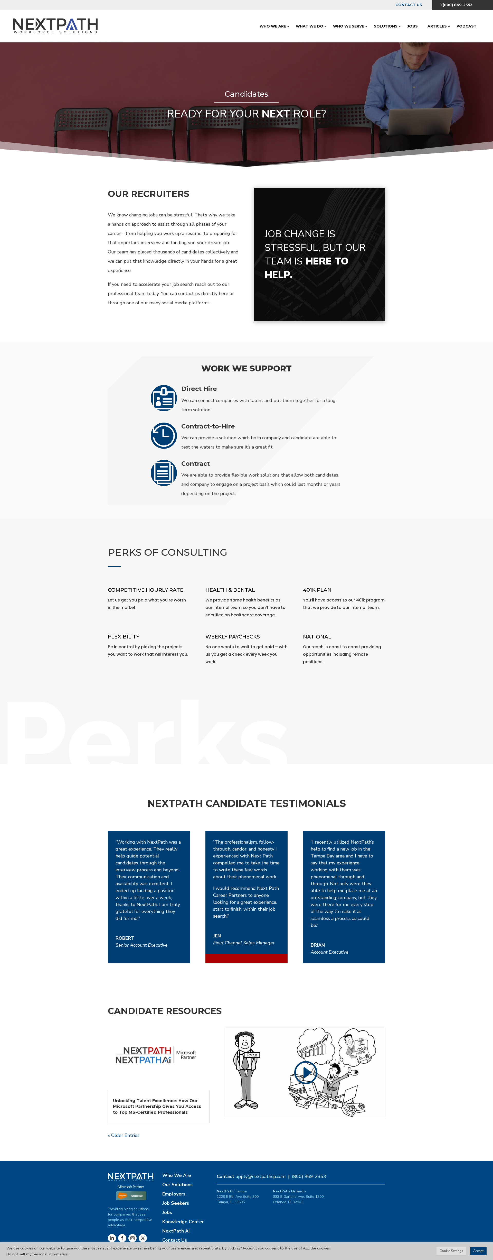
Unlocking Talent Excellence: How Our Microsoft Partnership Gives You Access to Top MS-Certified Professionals (157, 1106)
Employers (173, 1194)
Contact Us (408, 5)
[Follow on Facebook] (122, 1238)
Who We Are (273, 26)
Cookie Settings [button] (451, 1251)
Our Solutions (177, 1185)
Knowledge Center (183, 1222)
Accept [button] (478, 1251)
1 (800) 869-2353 (456, 5)
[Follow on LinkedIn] (112, 1238)
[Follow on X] (143, 1238)
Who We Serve (348, 26)
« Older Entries (123, 1135)
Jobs (412, 26)
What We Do (309, 26)
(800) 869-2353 (309, 1176)
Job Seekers (175, 1203)
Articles (437, 26)
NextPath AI (176, 1231)
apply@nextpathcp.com (261, 1176)
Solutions (385, 26)
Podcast (467, 26)
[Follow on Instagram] (132, 1238)
